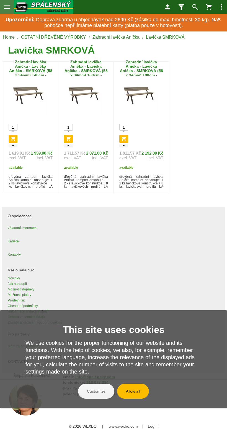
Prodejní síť (16, 300)
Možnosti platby (19, 295)
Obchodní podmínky (23, 306)
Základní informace (22, 228)
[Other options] (221, 7)
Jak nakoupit (17, 284)
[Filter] (181, 7)
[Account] (167, 7)
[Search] (195, 7)
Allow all (133, 391)
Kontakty (14, 254)
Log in (153, 426)
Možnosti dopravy (21, 289)
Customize (96, 391)
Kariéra (13, 241)
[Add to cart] (13, 139)
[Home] (44, 7)
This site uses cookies (113, 329)
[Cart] (209, 7)
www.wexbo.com (123, 426)
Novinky (14, 278)
